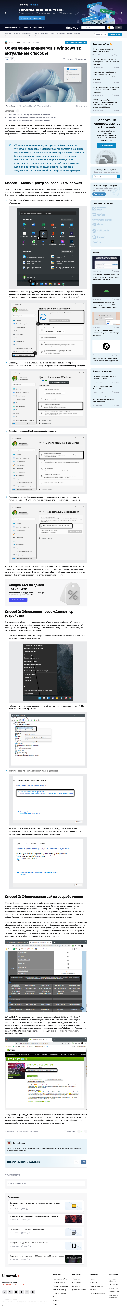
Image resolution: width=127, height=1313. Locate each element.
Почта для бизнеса (96, 1286)
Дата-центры (113, 1288)
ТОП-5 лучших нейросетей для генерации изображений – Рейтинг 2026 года (105, 61)
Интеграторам (76, 1282)
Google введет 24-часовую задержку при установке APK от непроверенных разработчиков (104, 304)
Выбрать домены (18, 600)
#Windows (47, 106)
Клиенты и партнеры (60, 1290)
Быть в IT (32, 36)
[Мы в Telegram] (4, 1292)
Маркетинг (61, 33)
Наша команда (113, 1284)
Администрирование (40, 33)
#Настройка (23, 106)
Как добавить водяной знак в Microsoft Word (27, 1229)
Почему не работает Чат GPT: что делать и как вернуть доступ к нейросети (105, 89)
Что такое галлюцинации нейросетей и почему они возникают (34, 1216)
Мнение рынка (22, 36)
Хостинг (93, 1279)
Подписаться (99, 194)
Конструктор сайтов (60, 1279)
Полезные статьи (114, 1292)
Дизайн (52, 33)
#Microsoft (32, 106)
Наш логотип (76, 1286)
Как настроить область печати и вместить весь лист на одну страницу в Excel (104, 399)
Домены (93, 1290)
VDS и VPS (93, 1282)
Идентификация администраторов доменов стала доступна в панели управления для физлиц (105, 277)
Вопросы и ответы (59, 1293)
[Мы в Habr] (21, 1292)
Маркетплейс (38, 27)
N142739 (5, 1303)
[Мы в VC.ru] (27, 1292)
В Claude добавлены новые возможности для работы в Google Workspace (106, 332)
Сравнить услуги (59, 1282)
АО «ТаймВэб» (15, 1299)
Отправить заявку (106, 145)
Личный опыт (10, 36)
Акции (55, 1304)
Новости (17, 33)
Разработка (26, 33)
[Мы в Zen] (32, 1292)
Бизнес (69, 33)
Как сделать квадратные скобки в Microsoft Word (29, 1243)
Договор (56, 1297)
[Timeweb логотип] (25, 1276)
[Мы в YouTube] (16, 1292)
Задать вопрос (100, 35)
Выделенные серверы (97, 1293)
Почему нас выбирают (60, 1286)
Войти (119, 27)
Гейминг (77, 33)
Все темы (8, 33)
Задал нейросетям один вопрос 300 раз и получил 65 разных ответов (37, 1256)
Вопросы (27, 27)
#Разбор (40, 106)
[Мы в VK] (10, 1292)
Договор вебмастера (79, 1290)
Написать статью (115, 35)
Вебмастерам (76, 1279)
